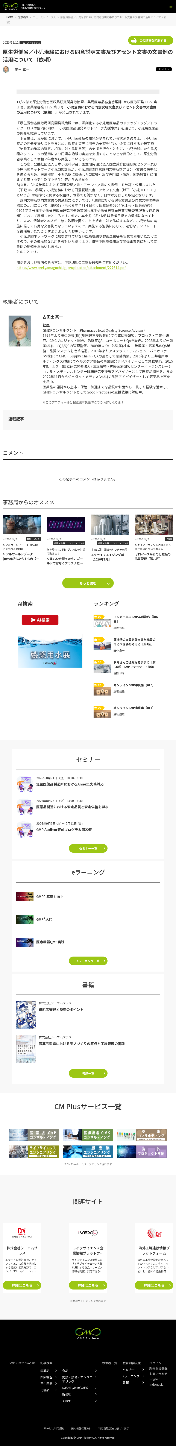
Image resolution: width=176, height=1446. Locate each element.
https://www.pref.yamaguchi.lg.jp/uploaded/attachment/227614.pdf (71, 267)
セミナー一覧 (88, 848)
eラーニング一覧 (88, 961)
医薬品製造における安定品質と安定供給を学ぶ (72, 806)
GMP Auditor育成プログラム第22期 (64, 829)
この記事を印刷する (152, 40)
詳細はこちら (22, 1285)
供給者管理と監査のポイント (61, 1009)
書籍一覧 (88, 1073)
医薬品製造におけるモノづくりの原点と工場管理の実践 (82, 1043)
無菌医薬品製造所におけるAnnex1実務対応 (70, 784)
